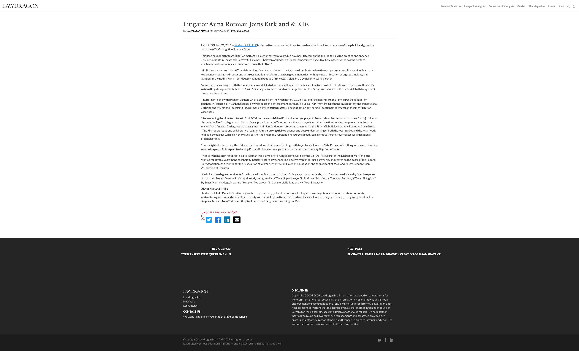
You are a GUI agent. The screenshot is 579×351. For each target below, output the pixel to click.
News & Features (451, 6)
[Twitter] (379, 340)
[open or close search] (568, 6)
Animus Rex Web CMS (268, 343)
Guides (521, 6)
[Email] (236, 219)
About (551, 6)
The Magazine (536, 6)
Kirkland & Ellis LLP (245, 45)
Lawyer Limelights (475, 6)
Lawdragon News (197, 30)
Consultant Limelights (501, 6)
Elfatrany (227, 343)
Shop (561, 6)
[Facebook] (385, 340)
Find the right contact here (231, 316)
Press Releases (240, 30)
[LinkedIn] (391, 340)
